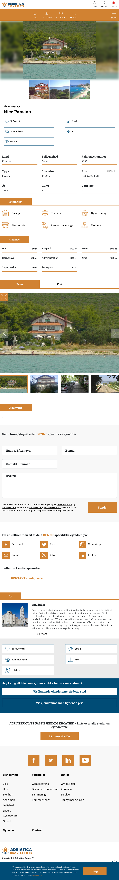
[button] (39, 89)
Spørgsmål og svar (72, 800)
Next (115, 333)
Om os (65, 774)
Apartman (9, 800)
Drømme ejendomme (45, 789)
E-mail (69, 450)
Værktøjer (38, 774)
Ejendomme (11, 774)
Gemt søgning (40, 783)
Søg (35, 17)
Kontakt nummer (18, 464)
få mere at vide (59, 736)
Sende (102, 507)
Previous (4, 333)
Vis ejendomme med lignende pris (59, 703)
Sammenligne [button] (29, 131)
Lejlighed (8, 805)
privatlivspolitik (64, 504)
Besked (11, 476)
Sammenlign (39, 794)
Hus (5, 789)
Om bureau (68, 783)
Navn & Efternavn (18, 450)
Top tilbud (47, 17)
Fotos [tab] (20, 284)
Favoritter (61, 17)
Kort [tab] (59, 284)
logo (13, 4)
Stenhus (8, 794)
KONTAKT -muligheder (27, 578)
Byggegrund (10, 816)
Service (65, 794)
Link (90, 131)
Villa (5, 783)
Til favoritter (29, 121)
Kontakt (73, 17)
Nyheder (8, 830)
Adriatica (66, 789)
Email (90, 121)
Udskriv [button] (29, 141)
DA (113, 6)
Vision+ (104, 6)
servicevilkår (8, 507)
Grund (7, 821)
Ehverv (7, 810)
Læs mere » (37, 875)
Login (94, 6)
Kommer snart (40, 800)
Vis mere (42, 633)
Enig (94, 871)
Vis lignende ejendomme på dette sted (59, 691)
